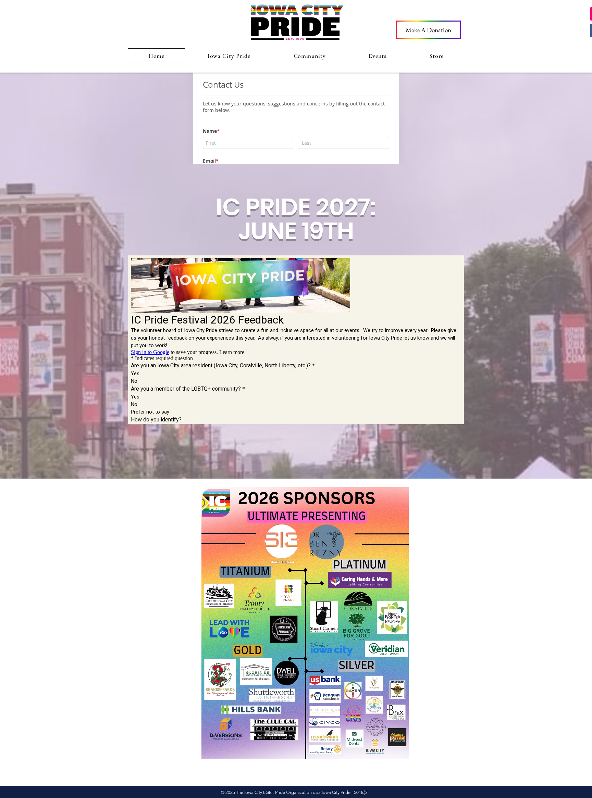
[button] (229, 55)
